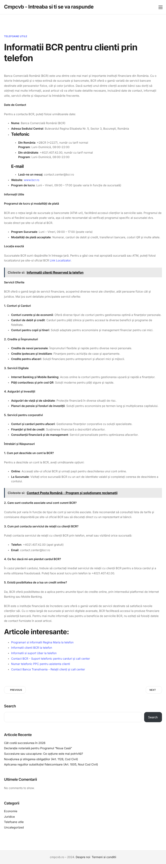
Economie (10, 811)
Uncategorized (14, 827)
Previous (16, 689)
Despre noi (83, 857)
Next (152, 689)
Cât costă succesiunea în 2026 (24, 743)
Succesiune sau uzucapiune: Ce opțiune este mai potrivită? (43, 754)
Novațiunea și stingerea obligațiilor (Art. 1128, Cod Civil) (41, 759)
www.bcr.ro (31, 180)
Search (10, 706)
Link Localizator (60, 260)
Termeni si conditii (104, 857)
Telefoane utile (15, 36)
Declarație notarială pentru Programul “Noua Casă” (38, 748)
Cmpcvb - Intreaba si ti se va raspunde (49, 7)
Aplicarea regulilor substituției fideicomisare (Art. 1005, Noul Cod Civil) (51, 764)
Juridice (9, 816)
